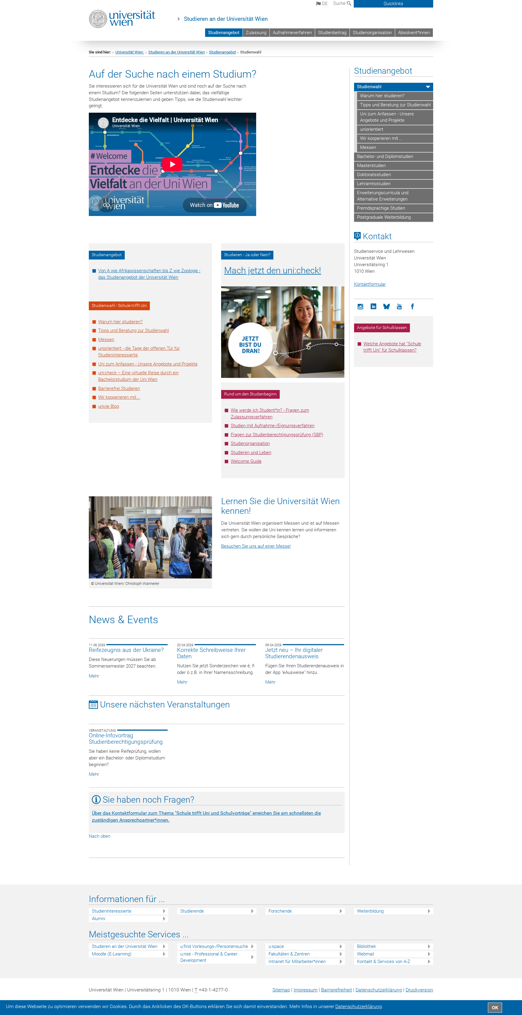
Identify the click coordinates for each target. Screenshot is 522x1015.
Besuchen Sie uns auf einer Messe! (256, 546)
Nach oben (99, 836)
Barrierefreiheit (336, 990)
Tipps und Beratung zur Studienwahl (133, 330)
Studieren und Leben (251, 452)
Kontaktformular (370, 284)
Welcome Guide (246, 461)
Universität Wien (129, 52)
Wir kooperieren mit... (119, 397)
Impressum (305, 990)
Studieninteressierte (111, 911)
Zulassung (256, 32)
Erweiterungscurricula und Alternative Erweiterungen (382, 196)
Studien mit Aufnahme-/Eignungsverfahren (272, 425)
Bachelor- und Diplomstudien (385, 156)
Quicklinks (393, 3)
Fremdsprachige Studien (381, 208)
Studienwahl (369, 86)
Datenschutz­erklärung (379, 990)
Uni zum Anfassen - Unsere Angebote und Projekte (148, 364)
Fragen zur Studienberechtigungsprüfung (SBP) (277, 434)
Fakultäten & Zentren (289, 954)
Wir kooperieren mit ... (381, 138)
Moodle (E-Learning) (111, 954)
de (324, 3)
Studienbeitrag (332, 32)
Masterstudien (371, 165)
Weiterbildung (370, 911)
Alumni (98, 918)
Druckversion (419, 990)
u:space (276, 946)
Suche (340, 3)
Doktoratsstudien (374, 174)
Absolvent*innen (414, 32)
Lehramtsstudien (374, 183)
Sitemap (281, 990)
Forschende (280, 911)
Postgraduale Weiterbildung (384, 217)
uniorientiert (371, 129)
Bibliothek (366, 946)
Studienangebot (224, 32)
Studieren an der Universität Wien (226, 19)
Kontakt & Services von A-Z (383, 961)
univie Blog (108, 406)
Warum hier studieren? (120, 321)
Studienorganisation (372, 32)
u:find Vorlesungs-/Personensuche (214, 946)
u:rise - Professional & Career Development (208, 957)
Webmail (365, 954)
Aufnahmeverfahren (292, 32)
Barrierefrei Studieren (119, 388)
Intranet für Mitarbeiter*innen (297, 961)
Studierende (192, 911)
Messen (106, 339)
